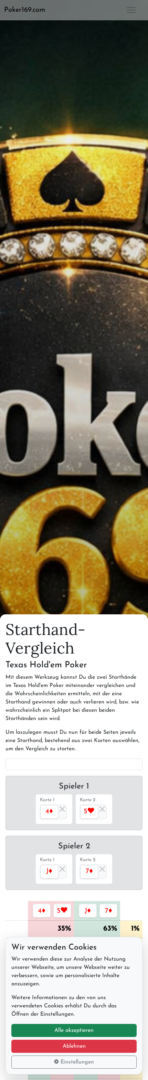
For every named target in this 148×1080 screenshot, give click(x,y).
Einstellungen (76, 1062)
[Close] (62, 809)
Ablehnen (74, 1046)
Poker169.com (24, 10)
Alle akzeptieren (74, 1030)
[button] (27, 10)
